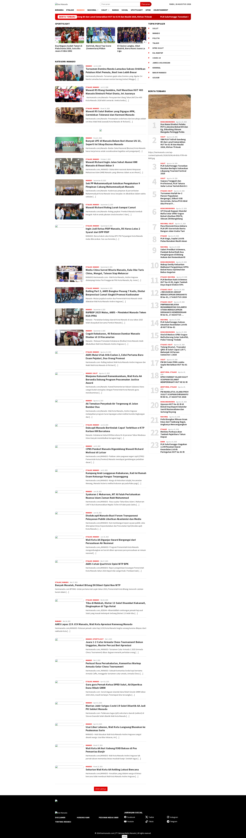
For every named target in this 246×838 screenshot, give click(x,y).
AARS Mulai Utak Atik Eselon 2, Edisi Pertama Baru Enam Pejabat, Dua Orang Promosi (114, 356)
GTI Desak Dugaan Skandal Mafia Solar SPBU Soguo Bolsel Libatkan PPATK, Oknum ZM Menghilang (173, 215)
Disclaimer (60, 817)
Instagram (174, 817)
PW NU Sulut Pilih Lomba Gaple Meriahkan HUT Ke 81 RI (173, 365)
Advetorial (165, 372)
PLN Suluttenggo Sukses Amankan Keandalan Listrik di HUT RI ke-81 (173, 325)
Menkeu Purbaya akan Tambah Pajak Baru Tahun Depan (172, 434)
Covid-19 (156, 58)
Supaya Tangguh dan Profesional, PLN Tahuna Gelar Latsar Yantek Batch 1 (173, 183)
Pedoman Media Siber (108, 817)
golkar (155, 77)
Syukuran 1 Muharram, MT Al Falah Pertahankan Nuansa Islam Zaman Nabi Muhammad (113, 496)
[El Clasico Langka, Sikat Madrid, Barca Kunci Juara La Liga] (111, 35)
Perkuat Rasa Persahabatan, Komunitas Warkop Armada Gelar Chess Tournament (113, 665)
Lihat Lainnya (100, 789)
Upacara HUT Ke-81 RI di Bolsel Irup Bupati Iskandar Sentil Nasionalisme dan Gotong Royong (173, 408)
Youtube (130, 821)
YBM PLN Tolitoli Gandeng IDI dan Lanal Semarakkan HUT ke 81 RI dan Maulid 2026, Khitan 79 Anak (173, 143)
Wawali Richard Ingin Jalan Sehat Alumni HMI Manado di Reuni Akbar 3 (111, 163)
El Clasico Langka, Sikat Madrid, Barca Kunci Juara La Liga (110, 48)
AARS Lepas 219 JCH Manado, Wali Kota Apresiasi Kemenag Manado (93, 624)
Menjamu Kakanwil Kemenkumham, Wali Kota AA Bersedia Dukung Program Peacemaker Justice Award (114, 379)
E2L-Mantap (157, 53)
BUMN (162, 442)
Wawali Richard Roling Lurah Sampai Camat (111, 207)
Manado (89, 66)
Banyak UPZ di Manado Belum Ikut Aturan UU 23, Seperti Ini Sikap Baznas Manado (113, 142)
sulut (155, 28)
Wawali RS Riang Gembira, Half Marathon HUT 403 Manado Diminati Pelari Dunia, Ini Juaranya (114, 91)
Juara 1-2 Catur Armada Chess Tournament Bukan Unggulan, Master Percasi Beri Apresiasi (114, 643)
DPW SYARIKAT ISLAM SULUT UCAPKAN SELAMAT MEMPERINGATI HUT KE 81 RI (174, 379)
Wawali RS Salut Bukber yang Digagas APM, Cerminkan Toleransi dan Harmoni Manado (110, 113)
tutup (125, 836)
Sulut (95, 373)
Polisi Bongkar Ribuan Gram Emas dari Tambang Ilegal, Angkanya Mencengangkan (173, 422)
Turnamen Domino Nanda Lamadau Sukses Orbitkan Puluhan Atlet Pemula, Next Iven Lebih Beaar (115, 70)
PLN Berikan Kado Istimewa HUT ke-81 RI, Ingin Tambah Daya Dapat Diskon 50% (173, 282)
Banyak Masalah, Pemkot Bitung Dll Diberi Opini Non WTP (87, 585)
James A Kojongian (161, 63)
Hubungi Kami (83, 817)
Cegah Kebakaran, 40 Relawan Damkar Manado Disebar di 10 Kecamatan (113, 335)
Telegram (173, 821)
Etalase (89, 87)
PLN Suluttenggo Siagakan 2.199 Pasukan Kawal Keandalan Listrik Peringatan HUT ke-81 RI (173, 448)
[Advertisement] (169, 501)
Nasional (164, 224)
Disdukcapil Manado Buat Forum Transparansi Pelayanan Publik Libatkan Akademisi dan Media (113, 517)
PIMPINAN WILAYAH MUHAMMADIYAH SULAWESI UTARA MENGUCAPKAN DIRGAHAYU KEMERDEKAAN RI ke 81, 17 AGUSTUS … (173, 309)
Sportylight (98, 639)
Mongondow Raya (167, 122)
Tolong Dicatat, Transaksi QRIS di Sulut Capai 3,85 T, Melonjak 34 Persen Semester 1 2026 (173, 351)
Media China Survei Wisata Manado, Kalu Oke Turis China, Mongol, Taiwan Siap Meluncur (115, 271)
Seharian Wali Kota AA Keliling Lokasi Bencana (112, 769)
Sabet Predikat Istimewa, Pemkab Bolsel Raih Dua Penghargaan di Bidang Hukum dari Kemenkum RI (172, 253)
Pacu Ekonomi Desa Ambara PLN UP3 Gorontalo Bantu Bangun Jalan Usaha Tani (173, 228)
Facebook (131, 817)
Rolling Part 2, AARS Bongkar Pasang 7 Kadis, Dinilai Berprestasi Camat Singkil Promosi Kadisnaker (115, 292)
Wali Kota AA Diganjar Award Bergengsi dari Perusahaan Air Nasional (111, 541)
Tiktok (151, 821)
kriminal (156, 68)
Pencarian (146, 4)
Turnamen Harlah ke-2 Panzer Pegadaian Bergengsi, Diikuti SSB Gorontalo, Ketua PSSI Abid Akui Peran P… (173, 198)
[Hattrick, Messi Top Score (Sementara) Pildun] (79, 35)
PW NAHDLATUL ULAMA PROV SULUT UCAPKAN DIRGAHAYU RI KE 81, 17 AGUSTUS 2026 (174, 394)
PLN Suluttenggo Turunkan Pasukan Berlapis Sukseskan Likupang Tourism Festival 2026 (172, 17)
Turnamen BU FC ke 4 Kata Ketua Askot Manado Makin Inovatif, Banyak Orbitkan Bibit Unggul (141, 50)
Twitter (151, 817)
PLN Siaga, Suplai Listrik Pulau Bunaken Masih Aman (173, 239)
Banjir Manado (159, 72)
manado (156, 33)
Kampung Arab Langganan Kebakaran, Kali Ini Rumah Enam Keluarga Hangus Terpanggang (116, 474)
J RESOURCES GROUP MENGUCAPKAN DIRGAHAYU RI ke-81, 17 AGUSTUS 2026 (173, 294)
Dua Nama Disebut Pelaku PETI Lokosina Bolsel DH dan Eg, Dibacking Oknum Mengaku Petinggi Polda (174, 128)
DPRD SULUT (158, 48)
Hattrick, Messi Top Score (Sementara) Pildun (78, 47)
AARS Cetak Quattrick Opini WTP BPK (107, 564)
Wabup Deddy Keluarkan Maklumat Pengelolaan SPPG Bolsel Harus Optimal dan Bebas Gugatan (174, 268)
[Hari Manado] (61, 4)
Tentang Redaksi (63, 822)
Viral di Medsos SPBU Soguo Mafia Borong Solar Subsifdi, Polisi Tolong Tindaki (174, 337)
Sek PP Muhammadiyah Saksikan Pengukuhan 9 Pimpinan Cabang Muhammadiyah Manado (113, 185)
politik (156, 38)
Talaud (155, 43)
